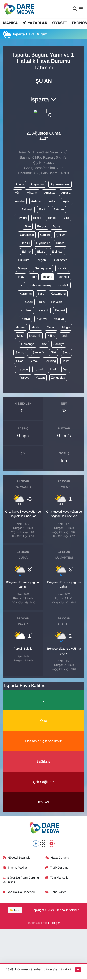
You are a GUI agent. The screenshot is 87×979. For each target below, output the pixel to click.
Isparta (47, 276)
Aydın (66, 201)
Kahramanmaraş (40, 285)
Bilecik (37, 217)
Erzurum (23, 260)
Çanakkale (27, 234)
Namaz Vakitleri (18, 867)
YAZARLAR (37, 23)
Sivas (19, 361)
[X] (43, 843)
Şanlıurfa (38, 352)
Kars (41, 293)
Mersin (51, 327)
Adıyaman (37, 184)
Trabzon (22, 369)
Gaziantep (60, 260)
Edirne (26, 251)
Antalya (20, 201)
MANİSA (10, 23)
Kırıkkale (56, 302)
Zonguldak (58, 377)
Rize (44, 344)
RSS (16, 910)
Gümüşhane (43, 268)
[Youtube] (51, 843)
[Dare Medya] (18, 9)
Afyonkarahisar (60, 184)
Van (65, 369)
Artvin (52, 201)
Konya (25, 318)
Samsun (20, 352)
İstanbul (64, 276)
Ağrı (17, 192)
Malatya (59, 318)
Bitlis (66, 217)
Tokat (65, 361)
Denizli (25, 243)
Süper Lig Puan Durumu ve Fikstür (21, 880)
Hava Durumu (60, 857)
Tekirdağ (50, 361)
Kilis (42, 302)
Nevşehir (35, 335)
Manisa (20, 327)
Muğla (66, 327)
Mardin (35, 327)
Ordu (65, 335)
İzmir (20, 285)
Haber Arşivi (58, 892)
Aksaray (32, 192)
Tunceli (38, 369)
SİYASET (59, 23)
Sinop (66, 352)
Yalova (24, 377)
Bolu (28, 226)
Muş (20, 335)
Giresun (23, 268)
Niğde (51, 335)
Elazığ (41, 251)
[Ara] (75, 9)
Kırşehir (43, 310)
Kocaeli (60, 310)
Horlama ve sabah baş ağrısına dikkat (43, 969)
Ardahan (36, 201)
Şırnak (34, 361)
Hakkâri (62, 268)
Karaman (26, 293)
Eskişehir (41, 260)
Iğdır (34, 276)
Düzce (60, 243)
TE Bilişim (54, 922)
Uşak (53, 369)
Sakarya (58, 344)
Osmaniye (27, 344)
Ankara (65, 192)
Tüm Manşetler (59, 877)
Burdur (41, 226)
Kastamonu (58, 293)
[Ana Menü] (81, 9)
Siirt (53, 352)
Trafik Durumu (59, 867)
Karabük (63, 285)
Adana (20, 184)
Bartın (43, 209)
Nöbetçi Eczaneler (19, 857)
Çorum (60, 234)
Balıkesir (27, 209)
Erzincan (57, 251)
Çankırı (45, 234)
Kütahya (41, 318)
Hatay (20, 276)
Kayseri (28, 302)
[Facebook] (36, 843)
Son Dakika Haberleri (21, 892)
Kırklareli (26, 310)
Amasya (49, 192)
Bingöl (52, 217)
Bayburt (22, 217)
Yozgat (40, 377)
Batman (59, 209)
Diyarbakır (43, 243)
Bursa (56, 226)
